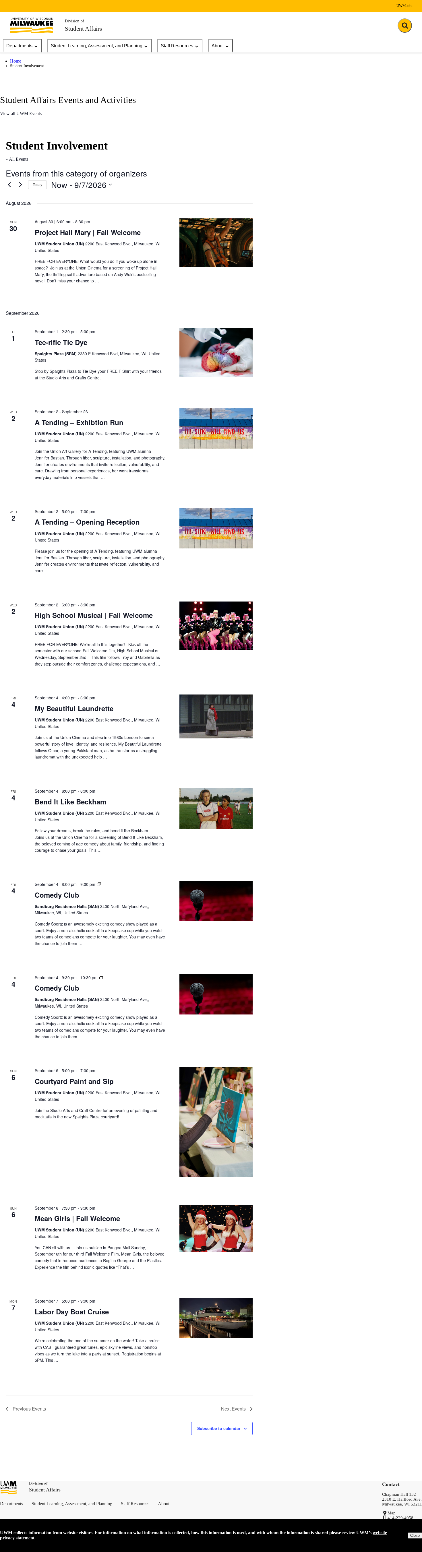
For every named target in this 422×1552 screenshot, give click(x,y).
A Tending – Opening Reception (87, 522)
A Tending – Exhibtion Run (79, 422)
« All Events (17, 159)
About (218, 45)
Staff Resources (177, 45)
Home (15, 61)
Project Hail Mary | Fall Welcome (88, 232)
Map (392, 1513)
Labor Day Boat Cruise (72, 1311)
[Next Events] (20, 184)
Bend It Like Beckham (70, 801)
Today (37, 184)
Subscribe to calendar (218, 1428)
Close (415, 1535)
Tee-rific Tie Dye (61, 342)
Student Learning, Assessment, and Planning (96, 45)
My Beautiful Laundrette (74, 708)
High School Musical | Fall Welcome (94, 615)
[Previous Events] (9, 184)
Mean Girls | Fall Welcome (77, 1218)
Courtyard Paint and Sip (74, 1081)
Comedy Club (57, 895)
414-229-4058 (400, 1518)
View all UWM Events (21, 113)
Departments (19, 45)
